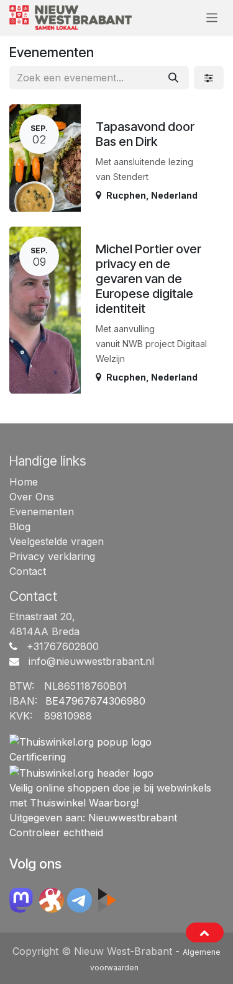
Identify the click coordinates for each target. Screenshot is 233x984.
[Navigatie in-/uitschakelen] (212, 17)
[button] (205, 932)
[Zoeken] (173, 77)
